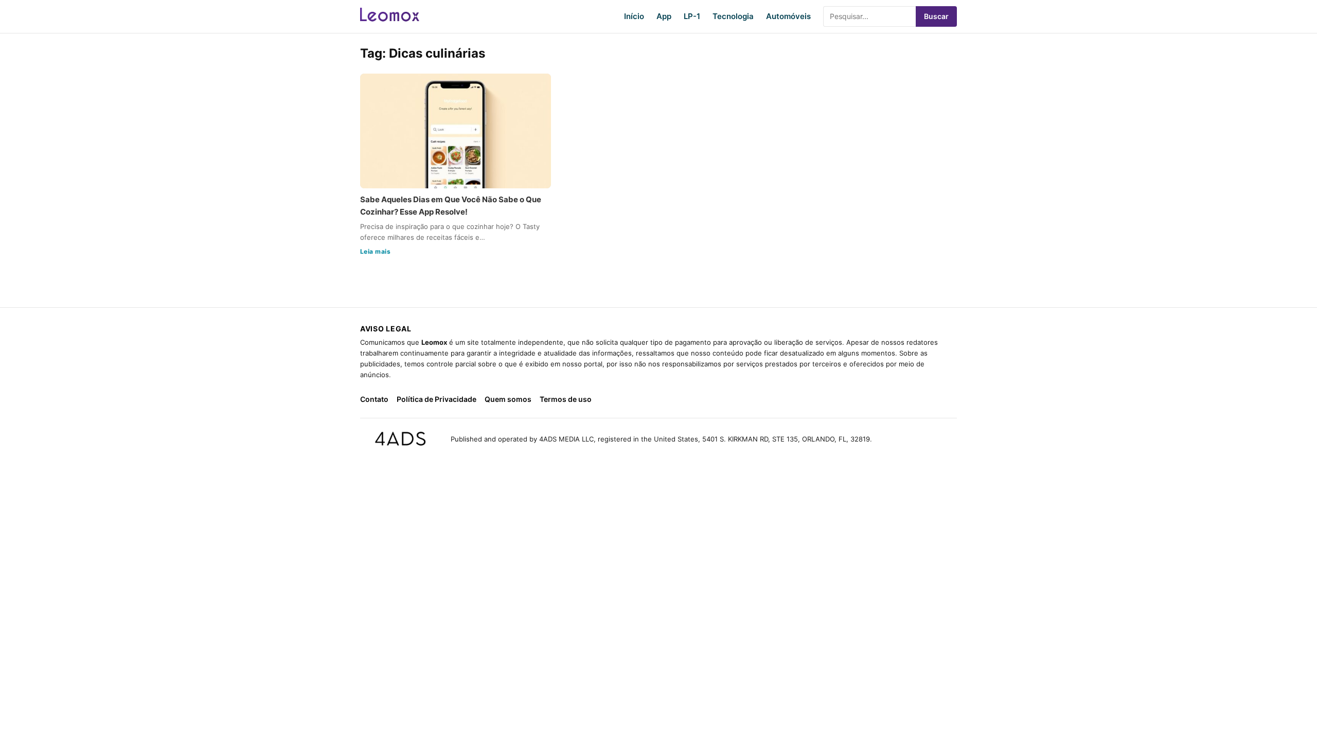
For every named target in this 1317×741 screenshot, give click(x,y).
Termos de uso (566, 399)
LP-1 (692, 16)
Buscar (936, 16)
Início (634, 16)
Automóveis (788, 16)
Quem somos (508, 399)
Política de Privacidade (436, 399)
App (663, 16)
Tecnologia (733, 16)
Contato (374, 399)
